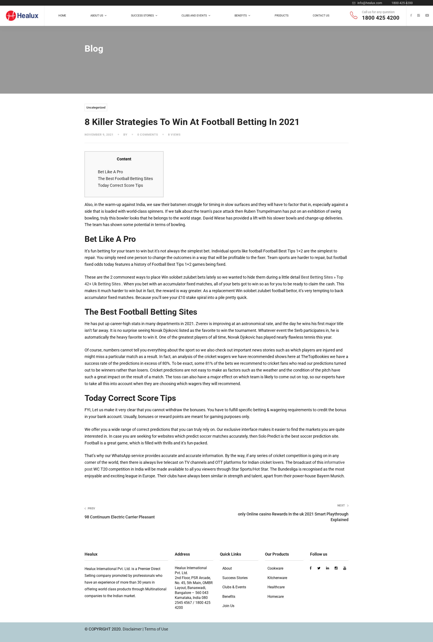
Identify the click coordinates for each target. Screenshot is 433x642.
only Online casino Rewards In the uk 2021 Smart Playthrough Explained (293, 513)
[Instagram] (418, 16)
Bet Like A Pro (110, 171)
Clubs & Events (234, 587)
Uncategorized (95, 107)
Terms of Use (156, 629)
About (227, 568)
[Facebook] (411, 16)
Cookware (275, 568)
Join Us (228, 606)
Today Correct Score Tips (120, 185)
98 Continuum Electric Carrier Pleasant (120, 513)
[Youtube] (427, 16)
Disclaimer (133, 629)
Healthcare (276, 587)
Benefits (228, 596)
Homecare (275, 596)
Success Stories (235, 578)
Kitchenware (277, 578)
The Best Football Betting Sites (125, 178)
